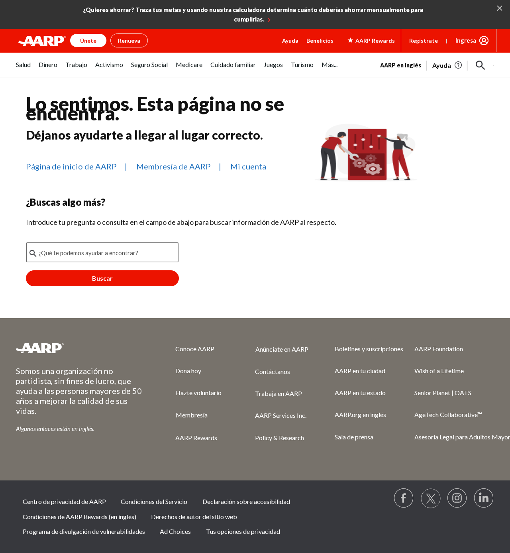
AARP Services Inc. (280, 415)
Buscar (102, 278)
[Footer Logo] (79, 348)
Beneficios (319, 40)
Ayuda (290, 40)
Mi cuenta (248, 166)
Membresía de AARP (173, 166)
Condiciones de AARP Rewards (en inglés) (79, 516)
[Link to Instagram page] (457, 498)
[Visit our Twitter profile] (431, 498)
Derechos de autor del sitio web (194, 516)
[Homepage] (42, 41)
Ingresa (465, 40)
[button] (480, 65)
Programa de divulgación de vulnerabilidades (84, 531)
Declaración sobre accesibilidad (246, 501)
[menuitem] (23, 69)
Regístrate (423, 40)
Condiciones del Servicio (154, 501)
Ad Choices (175, 531)
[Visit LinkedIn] (484, 498)
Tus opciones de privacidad (243, 531)
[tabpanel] (437, 65)
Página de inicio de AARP (71, 166)
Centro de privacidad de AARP (64, 501)
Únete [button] (88, 40)
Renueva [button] (129, 40)
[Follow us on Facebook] (404, 498)
